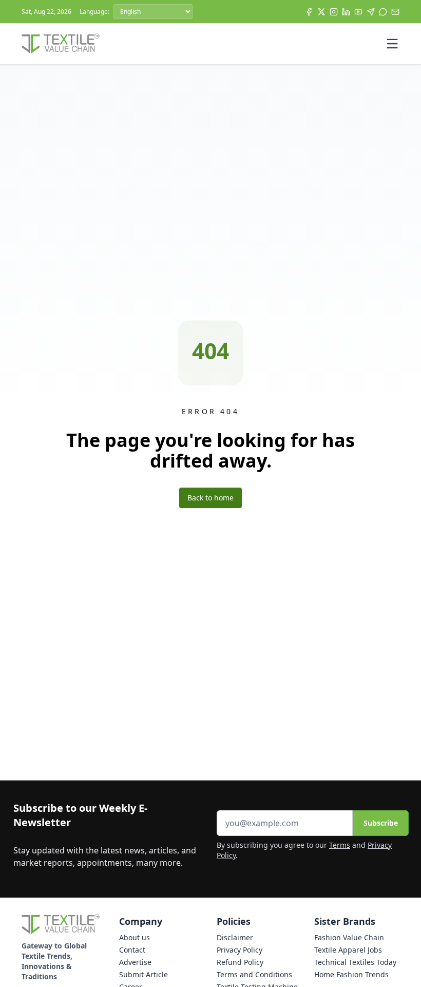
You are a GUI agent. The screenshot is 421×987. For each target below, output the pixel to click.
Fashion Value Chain (349, 937)
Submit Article (143, 974)
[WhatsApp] (383, 12)
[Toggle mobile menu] (392, 43)
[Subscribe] (395, 12)
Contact (132, 950)
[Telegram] (371, 12)
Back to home (210, 497)
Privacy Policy (239, 950)
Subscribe (380, 823)
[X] (321, 12)
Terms (339, 845)
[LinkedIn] (346, 12)
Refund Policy (240, 962)
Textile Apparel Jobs (348, 950)
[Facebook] (309, 12)
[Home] (61, 43)
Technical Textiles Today (355, 962)
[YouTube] (358, 12)
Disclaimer (235, 937)
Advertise (135, 962)
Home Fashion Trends (351, 974)
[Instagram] (334, 12)
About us (134, 937)
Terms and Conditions (254, 974)
